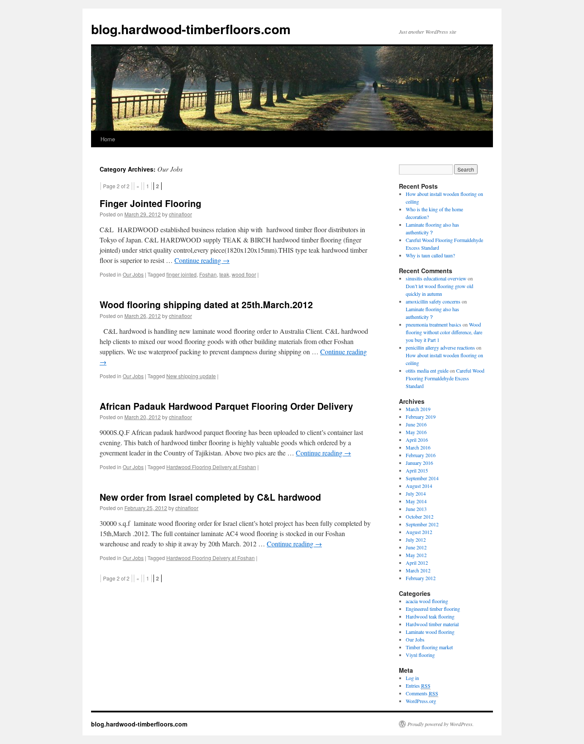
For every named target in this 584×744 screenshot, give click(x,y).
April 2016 (417, 439)
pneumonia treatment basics (433, 324)
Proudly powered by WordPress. (440, 724)
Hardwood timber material (432, 624)
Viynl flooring (420, 654)
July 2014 (416, 493)
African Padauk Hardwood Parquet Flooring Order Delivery (226, 406)
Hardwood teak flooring (430, 616)
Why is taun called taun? (430, 255)
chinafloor (180, 214)
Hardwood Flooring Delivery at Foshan (211, 466)
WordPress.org (421, 700)
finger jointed (181, 274)
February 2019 (421, 416)
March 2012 (418, 570)
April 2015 (417, 470)
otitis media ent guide (427, 370)
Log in (412, 677)
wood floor (244, 274)
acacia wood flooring (427, 601)
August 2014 (419, 485)
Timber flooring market (429, 647)
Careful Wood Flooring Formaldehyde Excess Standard (445, 378)
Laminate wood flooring (430, 631)
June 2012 (416, 547)
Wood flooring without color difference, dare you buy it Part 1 (444, 332)
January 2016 (419, 462)
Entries (418, 685)
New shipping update (191, 375)
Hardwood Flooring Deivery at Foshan (210, 557)
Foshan (208, 274)
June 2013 (416, 508)
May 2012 (416, 554)
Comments (422, 693)
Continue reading (202, 260)
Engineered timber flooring (433, 608)
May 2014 (416, 501)
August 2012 (419, 531)
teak (224, 274)
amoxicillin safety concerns (433, 301)
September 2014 (422, 478)
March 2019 (418, 409)
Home (107, 139)
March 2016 (418, 447)
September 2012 (422, 524)
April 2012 (417, 562)
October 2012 (420, 516)
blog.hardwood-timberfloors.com (191, 29)
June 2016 (416, 424)
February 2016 (421, 455)
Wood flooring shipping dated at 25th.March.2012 (206, 304)
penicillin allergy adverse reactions (440, 347)
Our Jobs (133, 274)
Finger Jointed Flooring (150, 203)
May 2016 (416, 432)
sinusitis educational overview (436, 278)
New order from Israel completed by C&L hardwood (210, 496)
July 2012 (416, 539)
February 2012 (421, 578)
